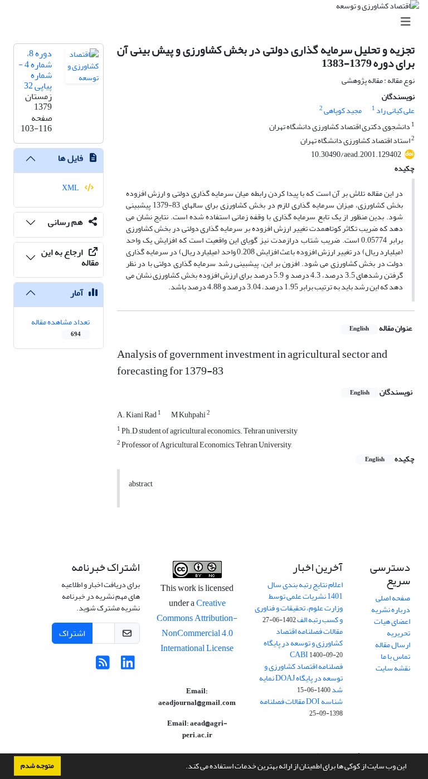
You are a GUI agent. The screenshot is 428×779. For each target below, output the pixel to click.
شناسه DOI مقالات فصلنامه (301, 701)
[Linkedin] (128, 665)
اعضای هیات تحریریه (392, 627)
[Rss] (103, 665)
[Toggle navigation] (217, 22)
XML (71, 187)
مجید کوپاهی (343, 110)
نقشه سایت (393, 668)
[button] (182, 767)
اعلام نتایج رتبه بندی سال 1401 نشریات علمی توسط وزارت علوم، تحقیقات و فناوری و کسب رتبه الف (299, 602)
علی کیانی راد (395, 110)
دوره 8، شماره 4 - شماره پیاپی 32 (35, 69)
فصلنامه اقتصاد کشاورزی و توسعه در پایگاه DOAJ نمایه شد (301, 678)
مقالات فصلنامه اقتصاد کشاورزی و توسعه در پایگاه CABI (303, 643)
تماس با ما (395, 656)
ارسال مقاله (392, 644)
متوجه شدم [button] (37, 765)
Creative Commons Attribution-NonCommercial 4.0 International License (197, 626)
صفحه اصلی (393, 597)
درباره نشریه (390, 609)
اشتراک (72, 633)
